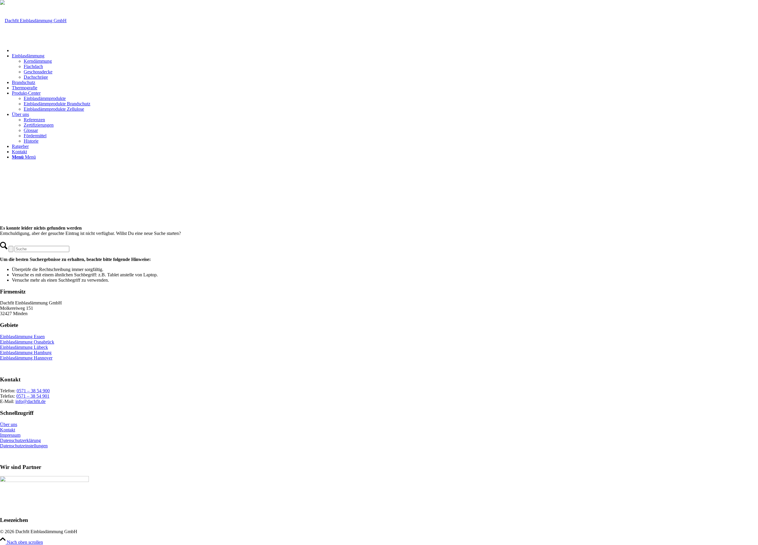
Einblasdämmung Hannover (26, 357)
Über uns (8, 424)
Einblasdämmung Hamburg (26, 352)
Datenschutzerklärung (20, 440)
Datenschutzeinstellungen (24, 445)
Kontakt (7, 429)
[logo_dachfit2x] (33, 20)
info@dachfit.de (30, 401)
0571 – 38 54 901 (32, 396)
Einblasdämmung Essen (22, 336)
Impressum (10, 435)
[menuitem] (385, 49)
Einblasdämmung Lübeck (24, 347)
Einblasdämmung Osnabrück (27, 341)
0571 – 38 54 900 (33, 390)
